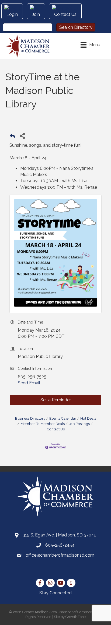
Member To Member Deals (42, 424)
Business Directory (30, 418)
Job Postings (79, 424)
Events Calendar (62, 418)
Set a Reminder (55, 399)
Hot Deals (88, 418)
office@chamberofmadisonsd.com (60, 555)
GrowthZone (75, 617)
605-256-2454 (60, 545)
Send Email (29, 382)
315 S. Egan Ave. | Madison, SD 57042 (59, 535)
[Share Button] (22, 135)
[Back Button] (12, 137)
